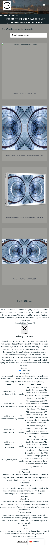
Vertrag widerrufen (24, 541)
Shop (7, 15)
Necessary (26, 371)
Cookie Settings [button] (21, 323)
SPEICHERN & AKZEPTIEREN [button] (24, 536)
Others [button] (24, 526)
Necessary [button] (24, 368)
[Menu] (44, 5)
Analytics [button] (24, 496)
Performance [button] (25, 483)
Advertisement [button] (24, 510)
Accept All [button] (31, 323)
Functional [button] (25, 469)
